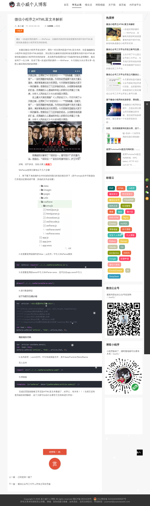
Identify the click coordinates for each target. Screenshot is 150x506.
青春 (111, 212)
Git (122, 247)
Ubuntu (112, 247)
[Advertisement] (54, 419)
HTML (121, 188)
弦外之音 (113, 206)
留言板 (122, 5)
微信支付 (113, 194)
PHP (111, 188)
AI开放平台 (135, 5)
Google (112, 259)
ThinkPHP (128, 200)
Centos (112, 223)
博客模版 (100, 5)
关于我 (111, 5)
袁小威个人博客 (31, 4)
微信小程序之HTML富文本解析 (120, 24)
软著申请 (125, 259)
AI (128, 270)
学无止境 (76, 5)
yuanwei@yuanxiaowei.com (117, 501)
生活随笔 (126, 206)
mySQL (124, 223)
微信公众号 (114, 200)
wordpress (114, 253)
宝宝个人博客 (115, 235)
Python (112, 241)
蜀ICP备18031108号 (82, 499)
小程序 (19, 31)
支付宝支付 (127, 194)
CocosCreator (115, 270)
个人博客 (130, 235)
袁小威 (21, 26)
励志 (120, 212)
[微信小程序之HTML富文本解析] (55, 114)
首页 (66, 5)
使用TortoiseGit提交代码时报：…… (123, 149)
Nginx (125, 217)
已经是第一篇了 (25, 477)
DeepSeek (114, 276)
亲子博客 (126, 229)
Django (123, 241)
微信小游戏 (114, 264)
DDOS (126, 253)
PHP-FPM (114, 217)
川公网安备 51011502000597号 (111, 499)
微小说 (130, 212)
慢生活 (88, 5)
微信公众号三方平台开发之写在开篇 (34, 484)
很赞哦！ (53, 452)
